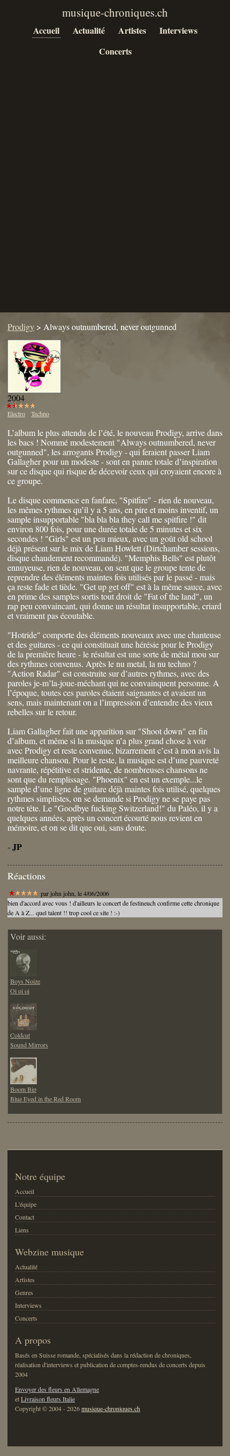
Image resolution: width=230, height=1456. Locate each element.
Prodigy (20, 326)
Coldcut (20, 1035)
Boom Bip (23, 1089)
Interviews (178, 30)
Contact (24, 1217)
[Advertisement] (115, 193)
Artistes (132, 30)
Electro (16, 413)
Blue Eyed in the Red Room (45, 1098)
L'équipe (25, 1204)
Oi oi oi (19, 990)
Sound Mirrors (29, 1044)
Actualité (89, 30)
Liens (22, 1229)
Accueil (46, 30)
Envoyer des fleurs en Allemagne (57, 1389)
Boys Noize (25, 981)
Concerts (115, 51)
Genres (24, 1292)
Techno (40, 413)
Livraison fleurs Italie (48, 1398)
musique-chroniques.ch (110, 1408)
